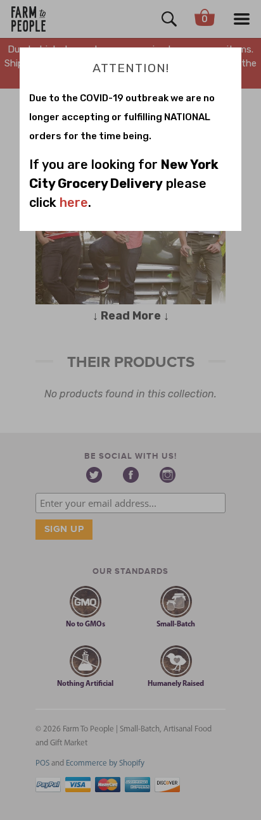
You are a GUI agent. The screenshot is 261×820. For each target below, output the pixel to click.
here (74, 202)
